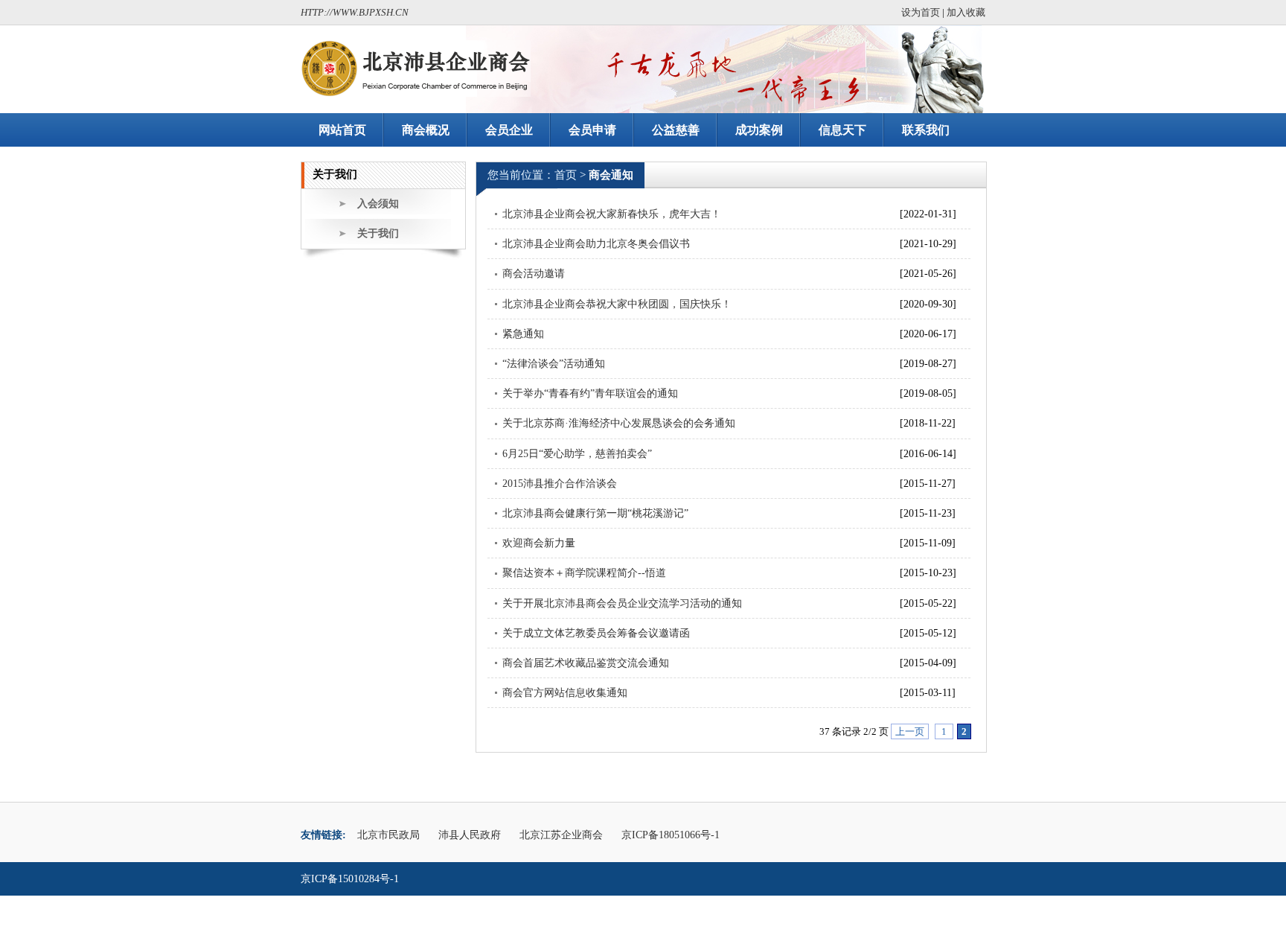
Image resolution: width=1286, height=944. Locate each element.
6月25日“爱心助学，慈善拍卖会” (577, 453)
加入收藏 (966, 12)
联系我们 (926, 130)
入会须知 (378, 203)
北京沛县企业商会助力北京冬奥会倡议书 (596, 243)
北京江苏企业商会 (561, 835)
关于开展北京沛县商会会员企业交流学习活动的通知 (622, 603)
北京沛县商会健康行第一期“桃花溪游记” (595, 513)
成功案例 (759, 130)
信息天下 (842, 130)
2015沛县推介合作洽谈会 (559, 483)
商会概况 (426, 130)
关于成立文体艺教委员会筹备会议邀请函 (596, 633)
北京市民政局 (388, 835)
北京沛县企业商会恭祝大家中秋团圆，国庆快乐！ (617, 304)
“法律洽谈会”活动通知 (553, 363)
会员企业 (509, 130)
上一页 (909, 731)
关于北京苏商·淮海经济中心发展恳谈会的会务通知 (618, 423)
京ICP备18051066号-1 (670, 835)
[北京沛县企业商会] (416, 68)
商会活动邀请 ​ (535, 273)
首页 (565, 175)
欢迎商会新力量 (538, 543)
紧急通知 (523, 333)
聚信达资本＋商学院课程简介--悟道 (584, 572)
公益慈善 (676, 130)
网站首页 (342, 130)
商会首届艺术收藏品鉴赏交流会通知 (585, 663)
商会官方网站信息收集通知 (564, 692)
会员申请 (592, 130)
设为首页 (920, 12)
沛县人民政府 (469, 835)
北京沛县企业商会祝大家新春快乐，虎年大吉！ (611, 214)
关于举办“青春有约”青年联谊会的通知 (590, 393)
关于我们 (378, 233)
